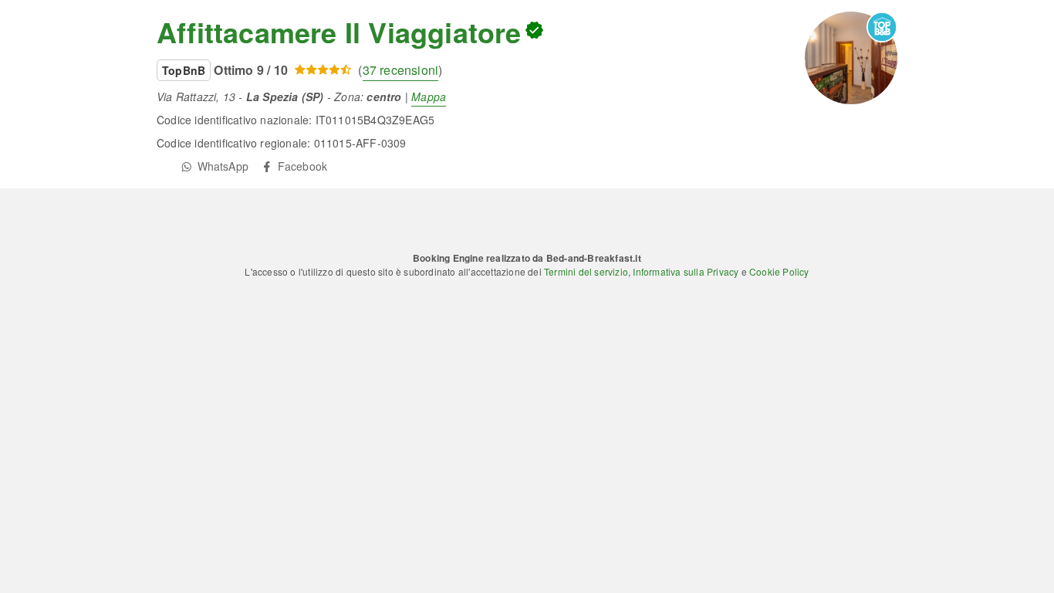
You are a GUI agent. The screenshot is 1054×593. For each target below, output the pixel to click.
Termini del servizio (586, 271)
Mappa (428, 96)
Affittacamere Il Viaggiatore (339, 32)
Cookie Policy (779, 271)
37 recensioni (401, 70)
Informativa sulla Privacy (685, 271)
